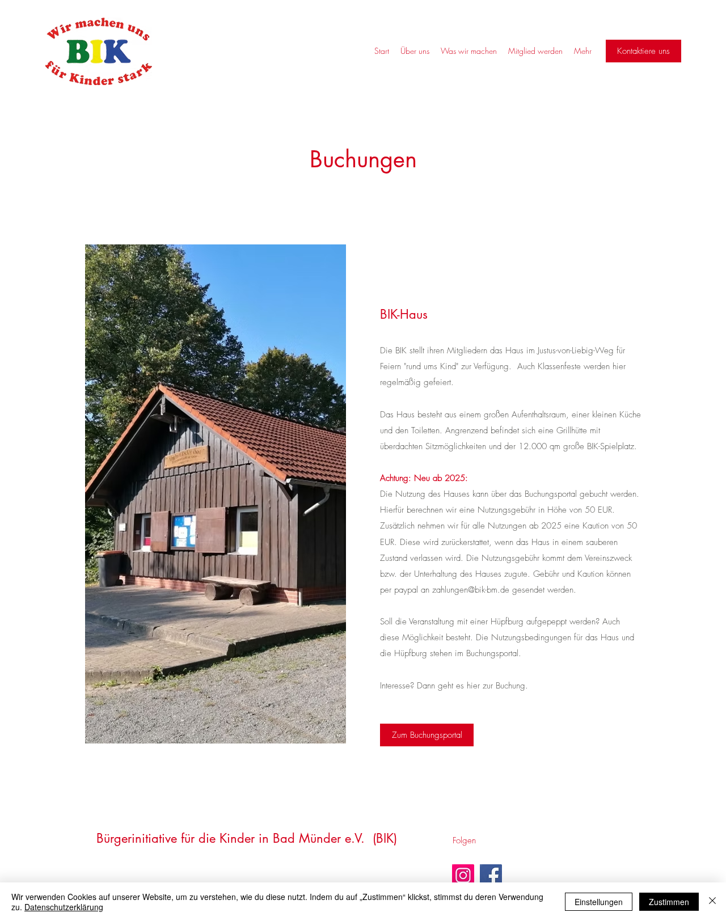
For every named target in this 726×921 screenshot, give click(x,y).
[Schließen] (712, 902)
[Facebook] (491, 875)
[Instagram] (463, 875)
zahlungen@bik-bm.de (470, 589)
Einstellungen (599, 901)
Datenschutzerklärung (63, 906)
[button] (643, 51)
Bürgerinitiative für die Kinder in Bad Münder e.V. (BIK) (246, 838)
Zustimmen (669, 901)
